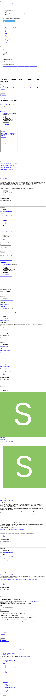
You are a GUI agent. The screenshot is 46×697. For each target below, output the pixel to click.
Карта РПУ (5, 33)
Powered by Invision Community (24, 656)
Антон (2, 218)
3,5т (5, 310)
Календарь (7, 30)
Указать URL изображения (10, 622)
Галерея (6, 29)
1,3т (5, 266)
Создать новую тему (6, 98)
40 (5, 490)
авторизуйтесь (35, 601)
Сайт (4, 26)
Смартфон (5, 628)
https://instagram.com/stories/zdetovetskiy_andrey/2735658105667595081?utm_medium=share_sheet (19, 579)
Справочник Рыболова (7, 34)
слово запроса (8, 59)
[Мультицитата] (3, 194)
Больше (6, 32)
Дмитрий (5, 86)
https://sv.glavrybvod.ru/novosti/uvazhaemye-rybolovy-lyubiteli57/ (12, 529)
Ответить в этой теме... (4, 611)
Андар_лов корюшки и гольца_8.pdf (7, 165)
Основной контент (10, 40)
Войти (6, 14)
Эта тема (5, 53)
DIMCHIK (2, 306)
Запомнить (7, 13)
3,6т (5, 222)
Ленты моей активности (9, 39)
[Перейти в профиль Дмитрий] (2, 84)
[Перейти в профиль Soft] (1, 346)
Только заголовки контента (9, 64)
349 (5, 356)
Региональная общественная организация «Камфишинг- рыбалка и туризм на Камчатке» (24, 87)
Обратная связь (6, 654)
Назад (6, 665)
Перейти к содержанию (4, 0)
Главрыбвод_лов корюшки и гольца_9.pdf (8, 167)
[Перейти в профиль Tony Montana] (3, 255)
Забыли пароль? (8, 16)
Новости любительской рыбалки (11, 27)
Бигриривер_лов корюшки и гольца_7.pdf (8, 163)
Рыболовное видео (8, 28)
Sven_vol (2, 444)
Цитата (4, 195)
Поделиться (2, 89)
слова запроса (7, 58)
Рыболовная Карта (8, 36)
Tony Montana (3, 262)
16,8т (6, 116)
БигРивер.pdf (3, 176)
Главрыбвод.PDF (3, 178)
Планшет (4, 627)
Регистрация (5, 22)
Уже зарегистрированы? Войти (9, 3)
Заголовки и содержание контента (10, 63)
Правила (6, 31)
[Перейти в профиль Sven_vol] (23, 436)
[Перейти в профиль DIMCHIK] (3, 300)
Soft (1, 352)
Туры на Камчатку (6, 42)
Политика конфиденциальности (9, 653)
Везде (5, 49)
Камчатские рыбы (8, 35)
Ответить (4, 97)
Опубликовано (6, 215)
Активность (5, 37)
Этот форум (6, 52)
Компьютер (5, 626)
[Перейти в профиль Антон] (2, 211)
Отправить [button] (5, 632)
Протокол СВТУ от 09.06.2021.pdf (7, 169)
